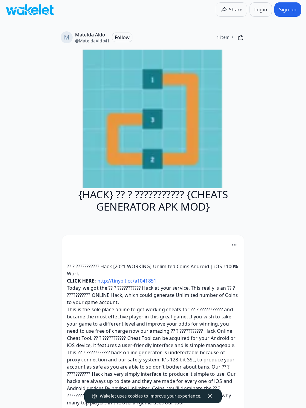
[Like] (240, 37)
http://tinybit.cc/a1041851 (126, 280)
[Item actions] (234, 245)
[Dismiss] (210, 396)
